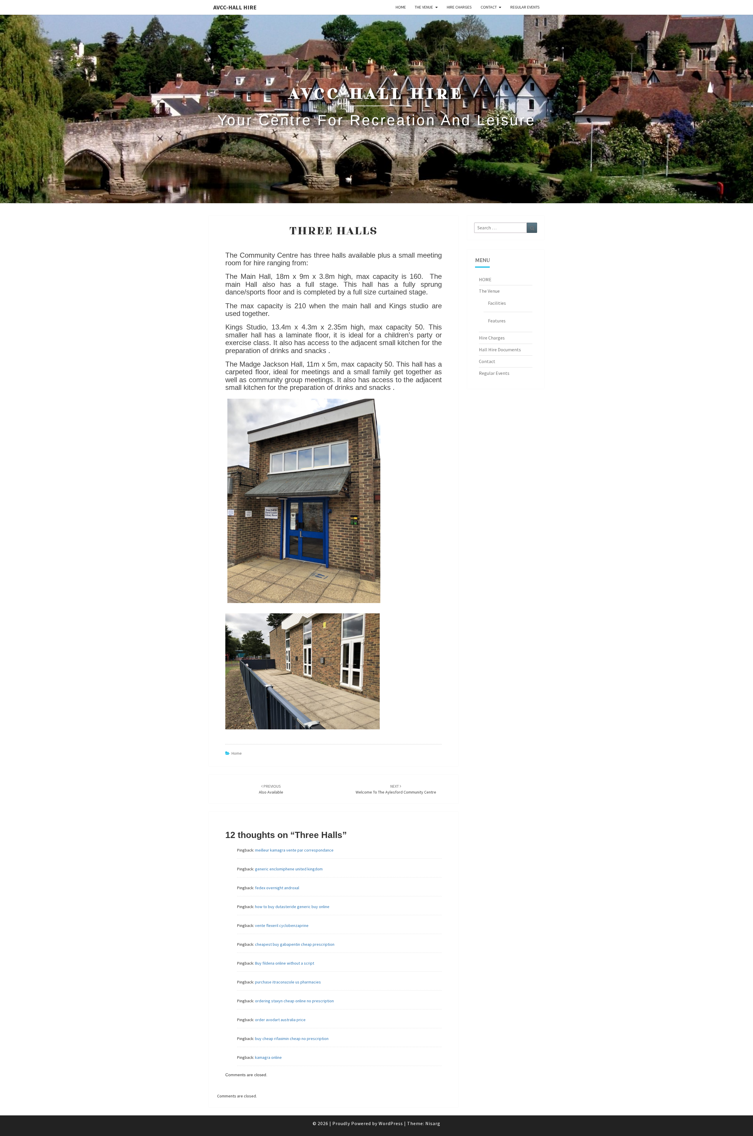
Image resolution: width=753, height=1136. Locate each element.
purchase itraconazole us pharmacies (288, 982)
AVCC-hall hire (234, 7)
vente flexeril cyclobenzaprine (282, 925)
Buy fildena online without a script (284, 963)
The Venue (424, 7)
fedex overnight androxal (277, 887)
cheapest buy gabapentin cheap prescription (294, 944)
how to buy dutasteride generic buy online (292, 906)
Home (236, 753)
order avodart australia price (280, 1019)
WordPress (391, 1123)
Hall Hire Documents (500, 349)
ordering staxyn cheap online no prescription (294, 1000)
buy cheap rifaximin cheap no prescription (292, 1038)
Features (497, 321)
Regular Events (525, 7)
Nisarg (432, 1123)
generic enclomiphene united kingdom (289, 869)
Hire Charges (459, 7)
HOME (401, 7)
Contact (489, 7)
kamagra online (268, 1057)
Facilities (497, 303)
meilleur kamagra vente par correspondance (294, 850)
